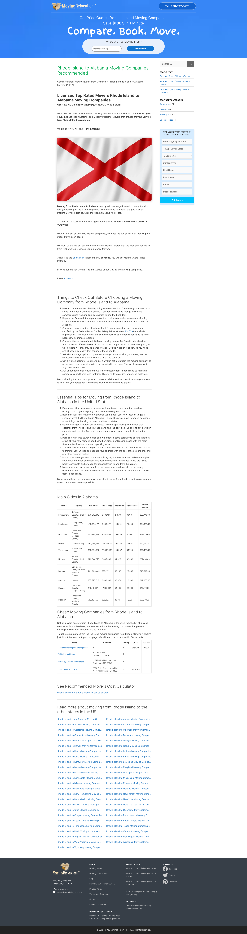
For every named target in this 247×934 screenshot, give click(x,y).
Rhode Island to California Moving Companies (80, 730)
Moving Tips (165, 114)
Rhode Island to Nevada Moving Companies (128, 788)
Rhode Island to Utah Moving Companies (79, 831)
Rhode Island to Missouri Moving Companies (80, 783)
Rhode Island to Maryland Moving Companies (128, 767)
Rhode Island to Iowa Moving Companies (79, 756)
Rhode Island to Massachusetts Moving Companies (80, 772)
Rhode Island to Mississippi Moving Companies (128, 778)
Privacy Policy (95, 889)
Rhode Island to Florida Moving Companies (80, 740)
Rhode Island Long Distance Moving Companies (80, 719)
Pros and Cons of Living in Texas (175, 76)
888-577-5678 (62, 889)
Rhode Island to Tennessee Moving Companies (80, 826)
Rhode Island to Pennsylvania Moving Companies (128, 815)
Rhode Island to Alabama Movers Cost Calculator (82, 692)
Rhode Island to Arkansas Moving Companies (128, 724)
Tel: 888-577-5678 (177, 6)
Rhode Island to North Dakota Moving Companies (128, 804)
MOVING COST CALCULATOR (102, 884)
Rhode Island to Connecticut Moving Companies (80, 735)
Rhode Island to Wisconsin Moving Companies (128, 842)
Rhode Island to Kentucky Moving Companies (80, 762)
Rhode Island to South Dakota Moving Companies (128, 820)
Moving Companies (98, 873)
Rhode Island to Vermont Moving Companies (128, 831)
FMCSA (129, 331)
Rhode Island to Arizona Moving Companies (80, 724)
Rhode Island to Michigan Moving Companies (128, 772)
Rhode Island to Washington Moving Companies (128, 836)
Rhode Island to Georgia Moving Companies (128, 740)
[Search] (190, 64)
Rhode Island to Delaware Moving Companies (128, 735)
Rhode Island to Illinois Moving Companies (79, 751)
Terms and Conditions (99, 894)
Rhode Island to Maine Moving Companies (79, 767)
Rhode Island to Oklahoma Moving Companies (128, 810)
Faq (91, 878)
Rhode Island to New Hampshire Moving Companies (80, 794)
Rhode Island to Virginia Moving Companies (80, 836)
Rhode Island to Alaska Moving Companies (128, 719)
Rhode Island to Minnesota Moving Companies (80, 778)
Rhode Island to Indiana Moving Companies (128, 751)
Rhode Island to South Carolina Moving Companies (80, 820)
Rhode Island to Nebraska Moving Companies (80, 788)
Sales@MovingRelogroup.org (68, 892)
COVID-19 (164, 109)
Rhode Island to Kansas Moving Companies (128, 756)
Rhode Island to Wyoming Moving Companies (80, 847)
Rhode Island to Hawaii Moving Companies (80, 746)
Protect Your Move (97, 904)
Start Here (140, 48)
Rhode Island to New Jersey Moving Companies (128, 794)
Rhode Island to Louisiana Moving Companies (128, 762)
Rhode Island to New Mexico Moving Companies (80, 799)
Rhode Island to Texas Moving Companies (128, 826)
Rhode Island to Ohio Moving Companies (78, 810)
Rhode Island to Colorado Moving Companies (128, 730)
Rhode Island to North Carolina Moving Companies (80, 804)
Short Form (78, 257)
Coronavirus (165, 104)
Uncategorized (166, 120)
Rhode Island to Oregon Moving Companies (80, 815)
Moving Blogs (95, 868)
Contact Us (94, 899)
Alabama (68, 278)
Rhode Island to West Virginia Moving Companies (80, 842)
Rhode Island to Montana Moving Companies (128, 783)
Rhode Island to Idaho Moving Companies (127, 746)
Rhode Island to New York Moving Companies (128, 799)
